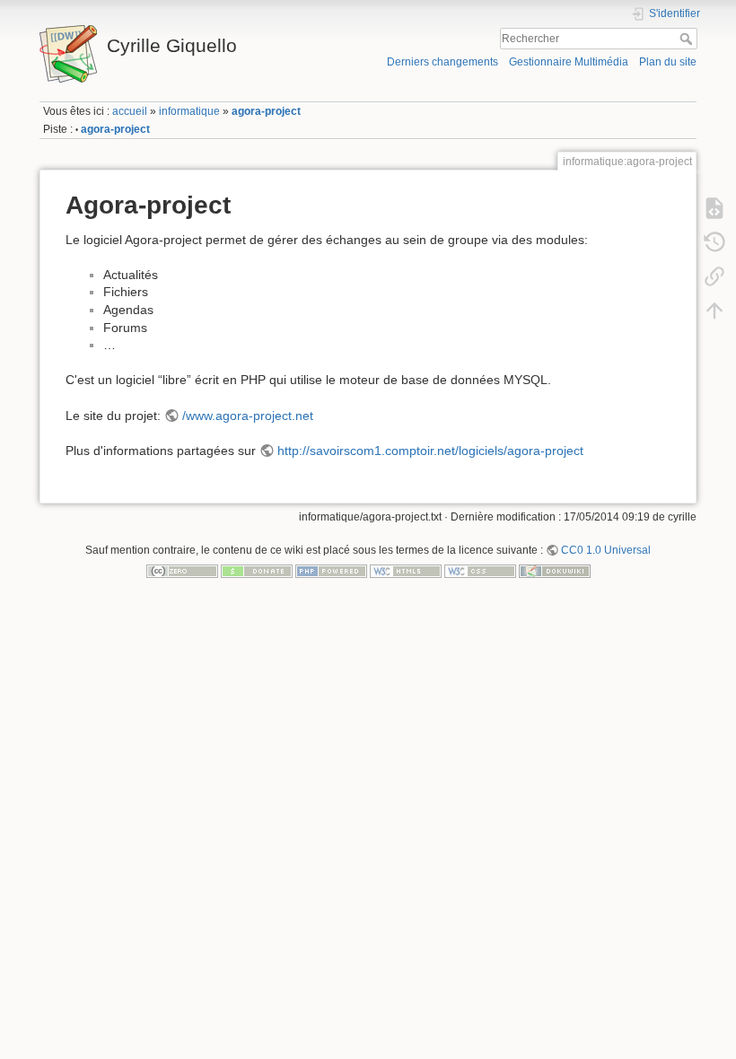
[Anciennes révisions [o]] (714, 241)
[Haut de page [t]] (714, 310)
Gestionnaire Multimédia (568, 62)
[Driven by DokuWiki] (555, 571)
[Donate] (257, 571)
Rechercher (688, 38)
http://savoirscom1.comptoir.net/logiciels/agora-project (430, 450)
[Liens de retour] (714, 275)
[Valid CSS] (480, 571)
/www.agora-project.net (247, 415)
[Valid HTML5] (406, 571)
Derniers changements (442, 62)
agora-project (266, 111)
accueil (129, 111)
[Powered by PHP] (331, 571)
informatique (189, 111)
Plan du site (668, 62)
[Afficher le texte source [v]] (714, 207)
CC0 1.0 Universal (606, 550)
